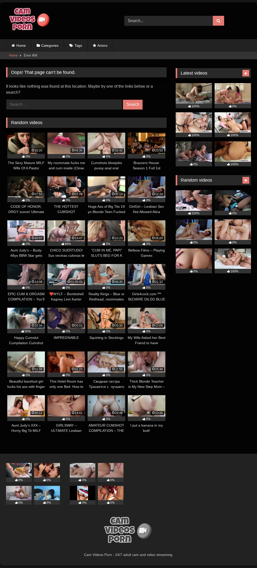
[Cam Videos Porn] (57, 21)
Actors (102, 45)
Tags (78, 45)
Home (21, 45)
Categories (49, 45)
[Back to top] (241, 553)
